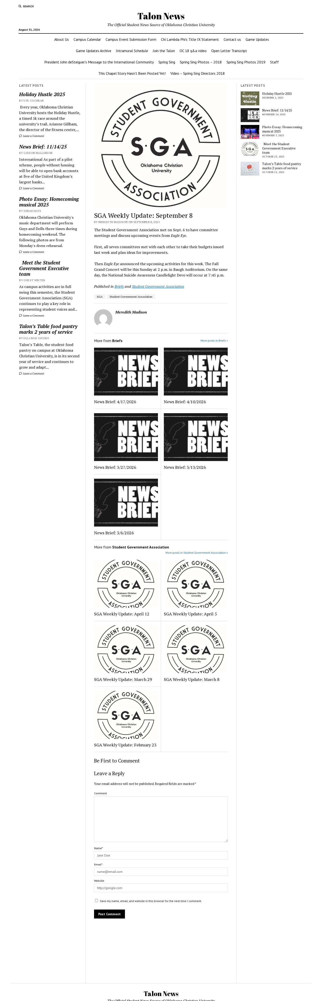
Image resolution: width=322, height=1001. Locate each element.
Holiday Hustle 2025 (42, 94)
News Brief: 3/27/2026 (115, 467)
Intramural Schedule (132, 50)
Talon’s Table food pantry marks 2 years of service (48, 329)
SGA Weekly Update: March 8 (191, 679)
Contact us (232, 39)
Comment (100, 793)
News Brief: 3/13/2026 (185, 467)
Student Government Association (158, 286)
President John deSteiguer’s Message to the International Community (99, 62)
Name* (98, 848)
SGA (100, 296)
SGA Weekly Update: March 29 (123, 679)
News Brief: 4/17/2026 (115, 401)
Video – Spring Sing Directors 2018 (197, 73)
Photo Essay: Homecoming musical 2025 (49, 201)
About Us (61, 39)
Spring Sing (166, 62)
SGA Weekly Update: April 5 (190, 614)
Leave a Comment (33, 136)
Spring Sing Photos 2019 (246, 62)
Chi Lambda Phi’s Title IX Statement (190, 39)
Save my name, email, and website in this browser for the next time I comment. (151, 901)
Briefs (119, 286)
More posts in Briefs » (214, 340)
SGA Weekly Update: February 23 (125, 745)
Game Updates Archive (93, 50)
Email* (98, 864)
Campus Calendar (87, 39)
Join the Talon (164, 50)
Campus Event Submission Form (131, 39)
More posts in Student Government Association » (196, 552)
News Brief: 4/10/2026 (185, 401)
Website (99, 880)
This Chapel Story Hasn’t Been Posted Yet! (132, 73)
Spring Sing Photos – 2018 (201, 62)
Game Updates (257, 39)
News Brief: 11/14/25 (43, 146)
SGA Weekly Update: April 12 (121, 614)
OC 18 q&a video (193, 50)
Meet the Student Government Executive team (44, 268)
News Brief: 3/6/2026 (114, 533)
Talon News (161, 16)
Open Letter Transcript (229, 50)
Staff (274, 62)
